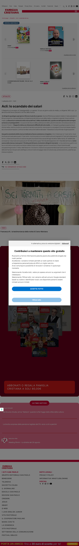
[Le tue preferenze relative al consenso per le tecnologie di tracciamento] (1, 409)
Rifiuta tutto (36, 300)
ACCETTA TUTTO (36, 289)
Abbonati (65, 243)
